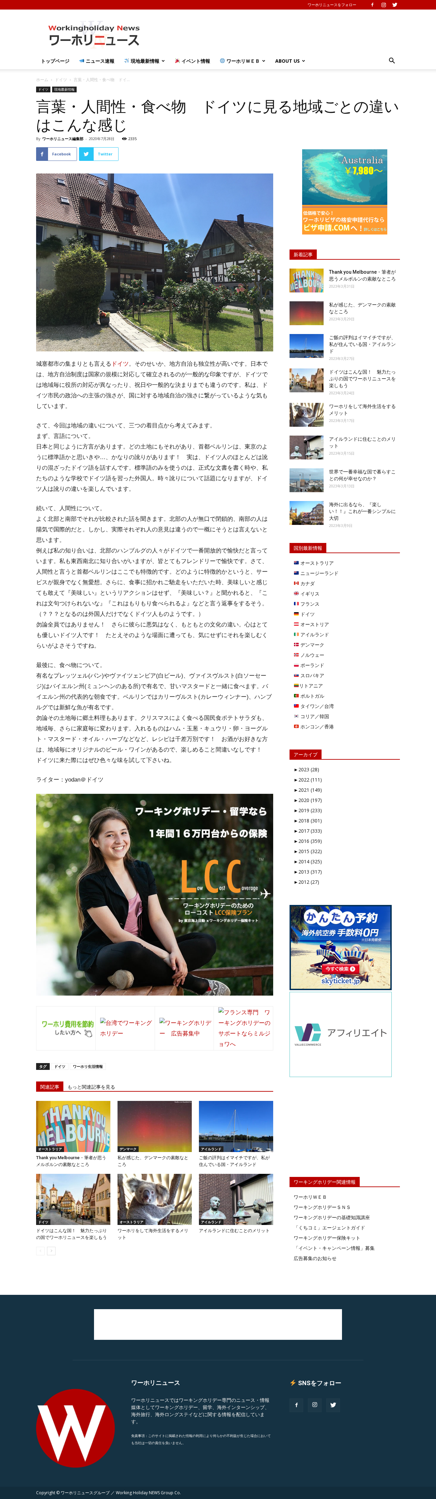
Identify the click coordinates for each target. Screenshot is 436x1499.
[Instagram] (383, 5)
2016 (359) (308, 841)
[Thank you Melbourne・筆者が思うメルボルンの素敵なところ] (73, 1126)
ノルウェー (311, 655)
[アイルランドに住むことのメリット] (236, 1199)
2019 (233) (308, 810)
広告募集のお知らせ (315, 1258)
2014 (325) (308, 861)
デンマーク (128, 1149)
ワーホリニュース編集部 (62, 138)
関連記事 (49, 1087)
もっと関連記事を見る (91, 1087)
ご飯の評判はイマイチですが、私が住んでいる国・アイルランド (362, 344)
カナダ (307, 583)
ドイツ (61, 79)
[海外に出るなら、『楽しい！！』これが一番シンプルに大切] (307, 513)
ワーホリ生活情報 (88, 1066)
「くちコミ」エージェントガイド (329, 1227)
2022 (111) (308, 779)
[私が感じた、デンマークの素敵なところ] (155, 1126)
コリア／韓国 (314, 716)
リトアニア (311, 685)
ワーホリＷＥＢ (242, 61)
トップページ (55, 61)
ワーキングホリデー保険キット (327, 1238)
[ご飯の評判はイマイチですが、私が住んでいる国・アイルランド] (236, 1126)
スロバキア (311, 675)
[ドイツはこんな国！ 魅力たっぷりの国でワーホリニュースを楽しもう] (73, 1199)
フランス (309, 604)
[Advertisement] (276, 34)
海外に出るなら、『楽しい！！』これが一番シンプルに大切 (362, 511)
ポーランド (311, 665)
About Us (287, 61)
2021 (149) (308, 790)
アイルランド (211, 1149)
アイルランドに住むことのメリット (234, 1230)
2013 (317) (308, 871)
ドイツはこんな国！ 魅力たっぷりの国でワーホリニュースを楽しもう (362, 378)
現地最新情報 (144, 61)
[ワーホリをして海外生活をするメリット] (155, 1199)
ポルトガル (311, 696)
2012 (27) (306, 882)
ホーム (42, 79)
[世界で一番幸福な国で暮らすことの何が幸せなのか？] (307, 480)
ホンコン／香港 (316, 726)
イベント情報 (195, 61)
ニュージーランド (319, 573)
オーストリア (314, 624)
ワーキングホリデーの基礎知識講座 (332, 1217)
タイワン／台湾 (316, 706)
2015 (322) (308, 851)
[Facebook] (372, 5)
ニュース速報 (99, 61)
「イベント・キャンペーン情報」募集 (334, 1248)
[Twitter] (395, 5)
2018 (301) (308, 820)
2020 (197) (308, 800)
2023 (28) (306, 769)
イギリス (309, 593)
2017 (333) (308, 831)
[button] (392, 61)
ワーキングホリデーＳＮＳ (322, 1207)
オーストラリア (50, 1149)
